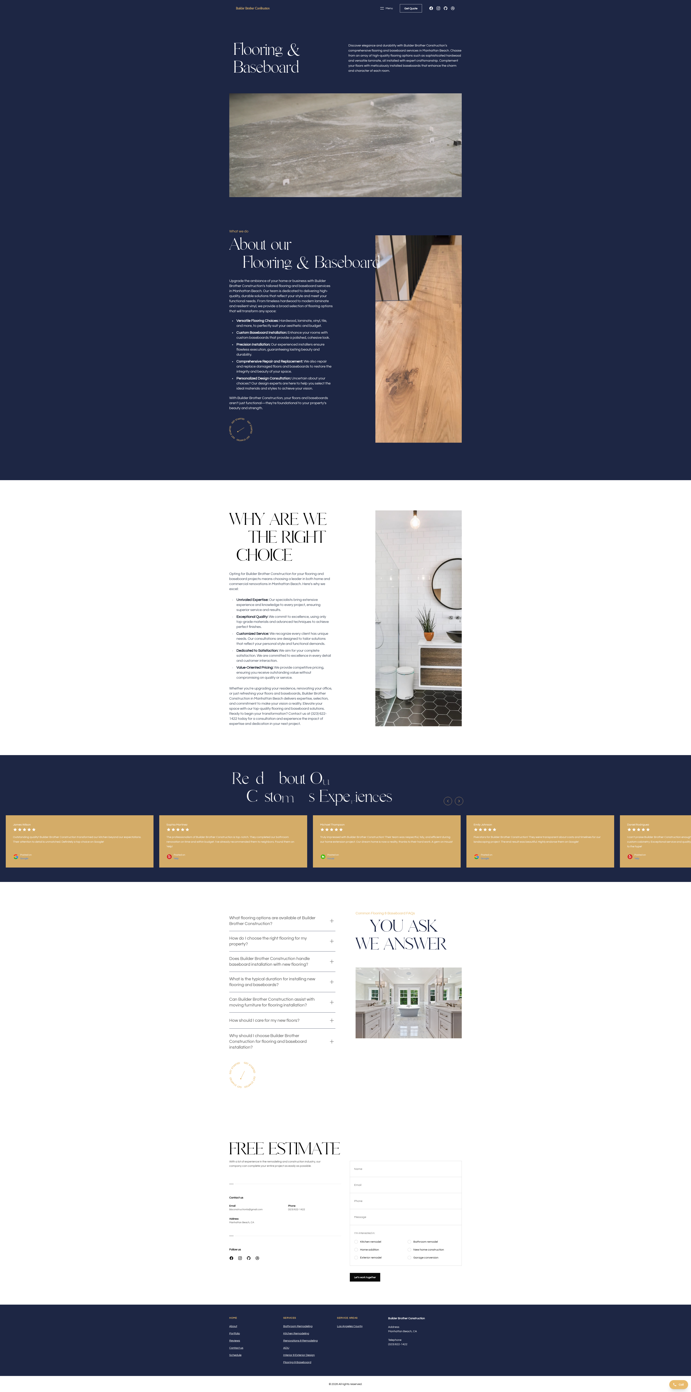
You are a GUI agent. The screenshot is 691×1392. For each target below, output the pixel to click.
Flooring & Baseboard (297, 1362)
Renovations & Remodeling (300, 1340)
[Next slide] (459, 801)
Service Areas (347, 1318)
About (233, 1326)
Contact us (236, 1347)
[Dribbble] (453, 8)
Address (393, 1327)
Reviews (234, 1340)
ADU (286, 1347)
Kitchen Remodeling (296, 1333)
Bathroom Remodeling (298, 1326)
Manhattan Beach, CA (241, 1222)
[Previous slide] (448, 801)
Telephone (394, 1339)
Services (289, 1318)
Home (233, 1318)
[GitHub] (445, 8)
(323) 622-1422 (296, 1209)
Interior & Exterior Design (299, 1355)
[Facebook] (431, 8)
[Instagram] (438, 8)
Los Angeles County (350, 1326)
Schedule (235, 1355)
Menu (389, 8)
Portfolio (234, 1333)
